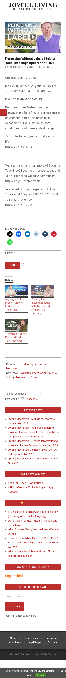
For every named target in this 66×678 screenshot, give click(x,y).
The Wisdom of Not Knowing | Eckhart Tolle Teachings (16, 337)
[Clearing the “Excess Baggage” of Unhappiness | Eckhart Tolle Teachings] (42, 291)
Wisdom (48, 67)
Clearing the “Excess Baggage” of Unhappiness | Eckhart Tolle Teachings (41, 306)
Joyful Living (29, 654)
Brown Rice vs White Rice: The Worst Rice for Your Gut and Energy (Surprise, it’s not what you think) (34, 543)
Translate (31, 399)
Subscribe (15, 606)
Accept (40, 675)
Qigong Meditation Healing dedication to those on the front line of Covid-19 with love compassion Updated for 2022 (33, 432)
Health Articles (34, 503)
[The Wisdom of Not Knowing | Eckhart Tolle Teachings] (16, 325)
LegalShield (14, 576)
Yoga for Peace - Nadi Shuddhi (25, 483)
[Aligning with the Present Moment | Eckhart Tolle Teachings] (16, 291)
